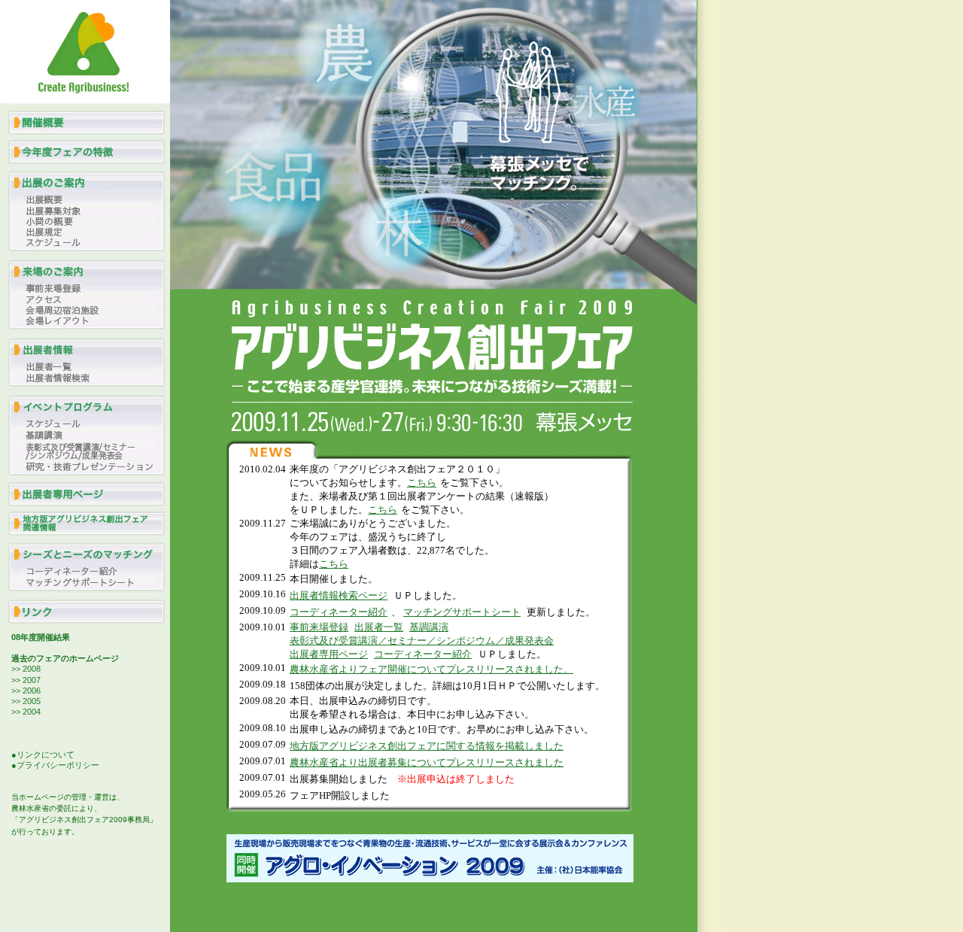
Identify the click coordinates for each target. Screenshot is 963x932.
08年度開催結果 (40, 637)
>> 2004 (26, 711)
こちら (421, 482)
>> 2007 (26, 680)
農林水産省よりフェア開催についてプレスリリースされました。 (431, 669)
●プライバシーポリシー (55, 765)
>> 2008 (26, 668)
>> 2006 (26, 690)
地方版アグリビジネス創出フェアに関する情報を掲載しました (427, 745)
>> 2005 (26, 701)
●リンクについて (42, 754)
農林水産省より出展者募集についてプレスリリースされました (427, 762)
